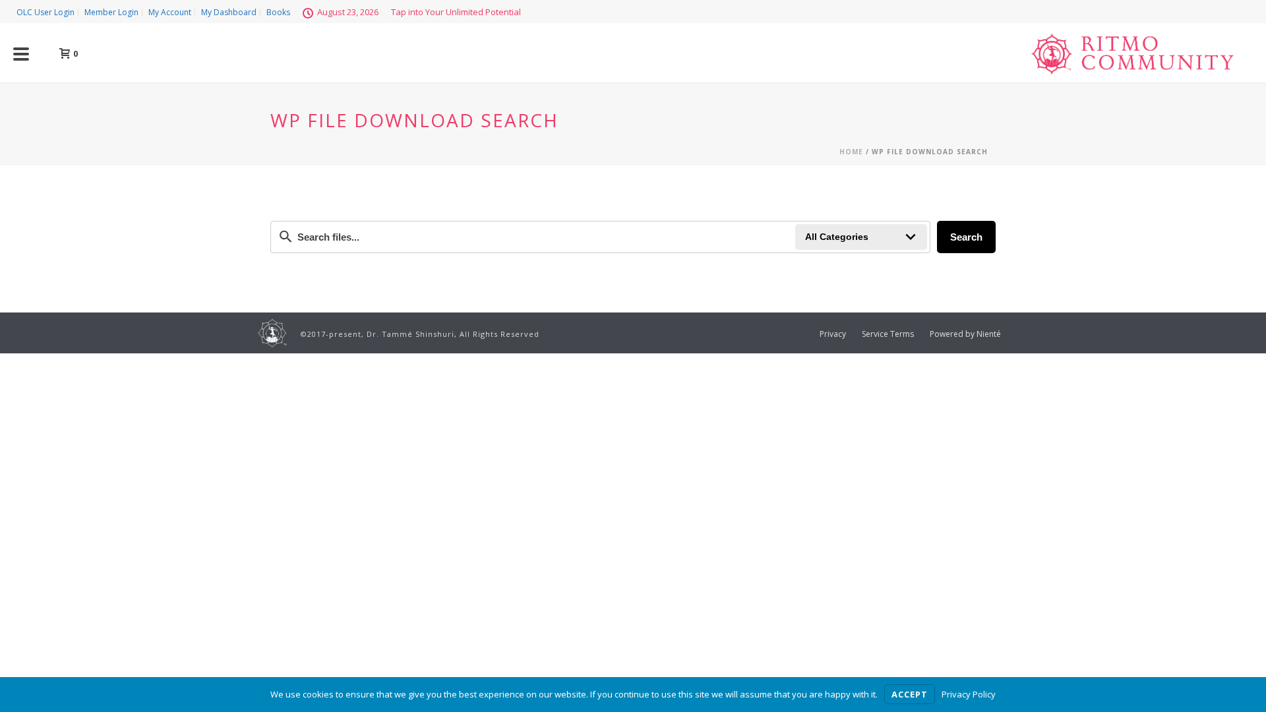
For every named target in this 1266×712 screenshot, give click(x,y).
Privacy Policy (969, 694)
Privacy (833, 334)
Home (851, 151)
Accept (909, 694)
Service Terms (888, 334)
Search (966, 237)
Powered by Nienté (965, 334)
